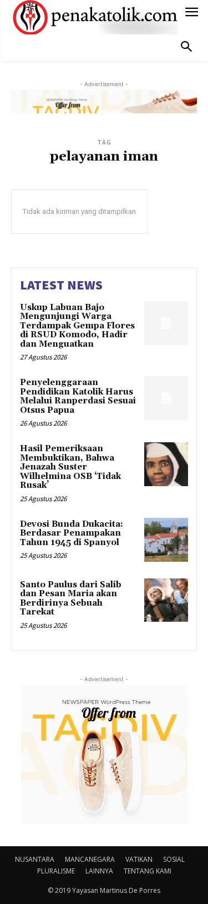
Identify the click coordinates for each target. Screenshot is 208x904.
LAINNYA (99, 871)
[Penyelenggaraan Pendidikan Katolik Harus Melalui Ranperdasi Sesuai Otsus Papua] (166, 398)
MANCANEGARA (90, 859)
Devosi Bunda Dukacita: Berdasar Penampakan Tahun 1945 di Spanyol (71, 533)
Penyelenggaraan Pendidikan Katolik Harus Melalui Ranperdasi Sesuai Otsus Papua (78, 396)
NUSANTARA (34, 859)
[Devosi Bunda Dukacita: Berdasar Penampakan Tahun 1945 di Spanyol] (166, 540)
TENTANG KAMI (147, 871)
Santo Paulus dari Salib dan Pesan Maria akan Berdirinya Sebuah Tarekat (70, 599)
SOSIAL (174, 859)
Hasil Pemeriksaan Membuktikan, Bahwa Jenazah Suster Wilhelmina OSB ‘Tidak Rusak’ (70, 467)
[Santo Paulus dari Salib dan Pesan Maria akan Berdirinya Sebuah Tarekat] (166, 600)
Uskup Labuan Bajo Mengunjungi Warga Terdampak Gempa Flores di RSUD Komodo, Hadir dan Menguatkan (77, 325)
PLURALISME (56, 871)
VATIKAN (139, 859)
